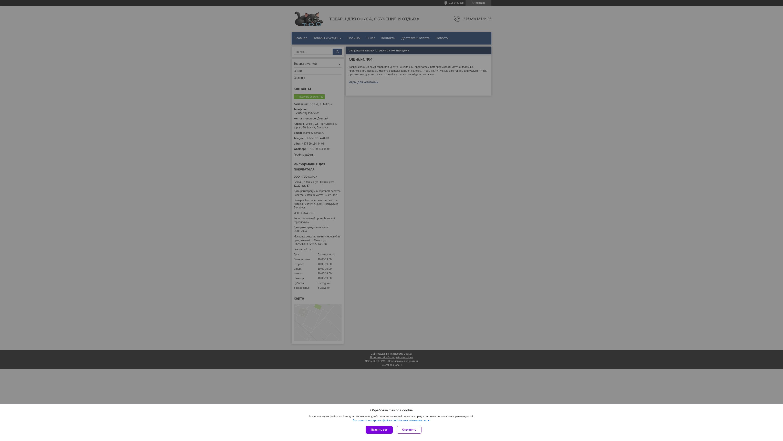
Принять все (379, 429)
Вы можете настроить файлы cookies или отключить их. (390, 420)
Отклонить (409, 429)
